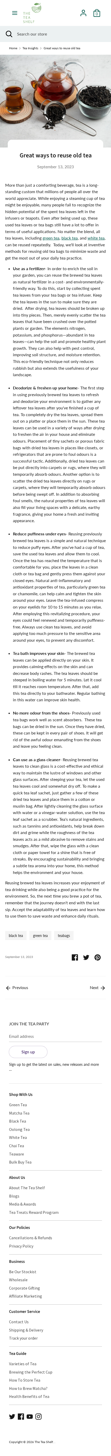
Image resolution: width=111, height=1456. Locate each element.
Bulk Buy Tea (20, 1162)
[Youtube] (30, 1415)
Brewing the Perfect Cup (30, 1372)
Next (95, 987)
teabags (64, 935)
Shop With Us (21, 1094)
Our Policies (19, 1227)
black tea (69, 237)
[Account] (83, 11)
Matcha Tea (19, 1113)
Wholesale (18, 1279)
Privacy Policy (21, 1246)
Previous (19, 987)
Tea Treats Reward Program (34, 1212)
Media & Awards (22, 1204)
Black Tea (17, 1121)
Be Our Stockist (22, 1271)
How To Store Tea (24, 1380)
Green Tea (18, 1104)
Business (17, 1261)
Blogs (14, 1196)
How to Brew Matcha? (28, 1388)
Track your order (23, 1338)
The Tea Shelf (44, 1442)
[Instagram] (38, 1415)
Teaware (16, 1154)
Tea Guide (17, 1353)
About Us (17, 1177)
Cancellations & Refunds (30, 1237)
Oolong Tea (19, 1129)
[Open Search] (8, 34)
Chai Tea (16, 1145)
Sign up (28, 1051)
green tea (51, 237)
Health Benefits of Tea (29, 1396)
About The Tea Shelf (27, 1187)
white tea (96, 237)
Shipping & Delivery (26, 1330)
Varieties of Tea (22, 1363)
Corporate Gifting (24, 1288)
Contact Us (19, 1321)
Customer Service (24, 1311)
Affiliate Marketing (25, 1296)
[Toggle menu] (14, 13)
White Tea (18, 1137)
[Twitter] (12, 1415)
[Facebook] (21, 1415)
